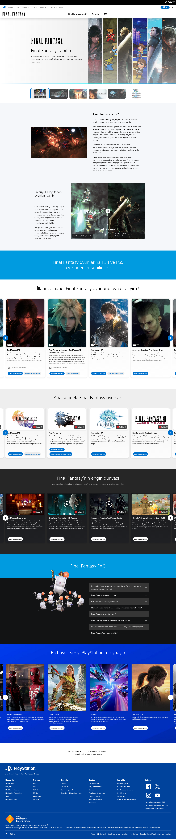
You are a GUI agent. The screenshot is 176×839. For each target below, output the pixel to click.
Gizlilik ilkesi (101, 834)
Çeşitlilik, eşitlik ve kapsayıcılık (71, 793)
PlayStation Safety (95, 787)
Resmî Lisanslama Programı (126, 799)
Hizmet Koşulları (122, 783)
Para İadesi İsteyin (95, 799)
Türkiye (12, 834)
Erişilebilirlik (65, 787)
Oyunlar (24, 7)
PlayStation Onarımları (97, 793)
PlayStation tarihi (11, 799)
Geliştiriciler (121, 796)
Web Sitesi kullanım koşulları (118, 834)
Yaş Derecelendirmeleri (125, 790)
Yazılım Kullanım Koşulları (161, 834)
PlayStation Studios (12, 790)
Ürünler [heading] (36, 780)
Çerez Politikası (145, 834)
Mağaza (10, 7)
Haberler (52, 7)
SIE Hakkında (9, 783)
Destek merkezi (94, 783)
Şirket (7, 796)
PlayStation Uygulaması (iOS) (155, 802)
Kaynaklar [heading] (121, 780)
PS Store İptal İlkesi (123, 787)
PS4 (34, 787)
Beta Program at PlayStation (154, 808)
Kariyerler (8, 787)
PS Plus (33, 7)
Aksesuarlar (42, 7)
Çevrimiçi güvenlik (67, 790)
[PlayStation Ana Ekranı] (4, 7)
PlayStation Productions (13, 793)
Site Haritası (134, 834)
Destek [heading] (92, 780)
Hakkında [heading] (9, 780)
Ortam (63, 783)
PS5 (18, 7)
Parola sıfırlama (94, 796)
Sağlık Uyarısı (121, 793)
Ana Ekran (8, 774)
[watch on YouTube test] (37, 427)
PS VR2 (35, 790)
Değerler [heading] (65, 780)
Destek (61, 7)
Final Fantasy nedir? (77, 14)
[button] (40, 94)
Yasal (93, 834)
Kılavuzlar (92, 803)
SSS (105, 14)
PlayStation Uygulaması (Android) (156, 805)
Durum (91, 790)
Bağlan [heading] (148, 780)
